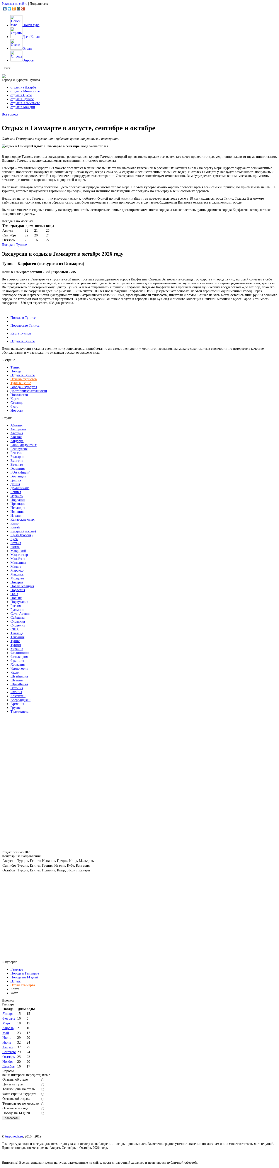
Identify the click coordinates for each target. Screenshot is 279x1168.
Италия (15, 515)
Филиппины (19, 653)
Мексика (17, 574)
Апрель (8, 1028)
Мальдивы (18, 562)
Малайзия (17, 558)
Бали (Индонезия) (23, 445)
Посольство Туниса (24, 325)
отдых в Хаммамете (25, 103)
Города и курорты (23, 387)
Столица (16, 402)
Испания (17, 511)
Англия (16, 437)
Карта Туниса (20, 333)
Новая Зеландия (22, 586)
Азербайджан (20, 700)
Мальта (15, 566)
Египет (15, 492)
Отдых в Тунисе (22, 341)
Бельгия (16, 453)
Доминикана (19, 488)
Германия (17, 468)
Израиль (16, 496)
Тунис (15, 367)
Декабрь (8, 1066)
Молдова (17, 578)
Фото (14, 406)
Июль (6, 1042)
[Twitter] (9, 9)
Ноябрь (7, 1061)
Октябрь (8, 1057)
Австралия (18, 429)
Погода (15, 371)
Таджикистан (20, 711)
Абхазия (16, 425)
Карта (14, 399)
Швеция (16, 680)
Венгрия (16, 460)
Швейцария (19, 676)
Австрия (16, 433)
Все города (10, 114)
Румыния (17, 609)
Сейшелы (17, 617)
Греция (15, 480)
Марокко (17, 570)
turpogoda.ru (14, 1136)
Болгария (17, 456)
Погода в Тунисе (14, 244)
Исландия (17, 507)
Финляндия (19, 657)
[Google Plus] (23, 9)
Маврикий (18, 551)
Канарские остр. (22, 519)
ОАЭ (14, 594)
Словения (17, 625)
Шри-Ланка (19, 684)
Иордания (17, 500)
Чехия (14, 672)
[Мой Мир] (18, 9)
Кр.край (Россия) (23, 531)
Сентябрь (9, 1052)
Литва (15, 547)
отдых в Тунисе (22, 99)
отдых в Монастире (25, 91)
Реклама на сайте (14, 3)
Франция (17, 660)
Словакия (17, 621)
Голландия (18, 476)
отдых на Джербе (23, 87)
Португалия (19, 602)
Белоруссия (18, 449)
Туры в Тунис (20, 383)
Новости (16, 410)
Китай (15, 527)
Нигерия (16, 582)
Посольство (19, 395)
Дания (15, 484)
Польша (16, 598)
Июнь (6, 1037)
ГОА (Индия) (20, 472)
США (14, 629)
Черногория (19, 668)
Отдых (15, 981)
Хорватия (17, 664)
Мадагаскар (19, 555)
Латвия (15, 543)
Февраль (8, 1018)
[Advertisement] (34, 782)
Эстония (16, 688)
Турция (15, 645)
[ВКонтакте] (5, 9)
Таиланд (16, 633)
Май (5, 1033)
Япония (16, 692)
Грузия (15, 708)
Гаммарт (16, 969)
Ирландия (17, 504)
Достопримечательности (28, 391)
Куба (14, 539)
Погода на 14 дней (24, 977)
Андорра (17, 441)
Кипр (14, 523)
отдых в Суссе (21, 95)
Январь (7, 1013)
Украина (16, 649)
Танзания (17, 637)
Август (7, 1047)
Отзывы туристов (23, 379)
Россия (15, 606)
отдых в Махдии (22, 107)
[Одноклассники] (14, 9)
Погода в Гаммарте (24, 973)
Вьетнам (16, 464)
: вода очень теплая (70, 146)
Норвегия (17, 590)
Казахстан (18, 696)
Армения (17, 704)
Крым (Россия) (21, 535)
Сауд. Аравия (20, 613)
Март (6, 1023)
